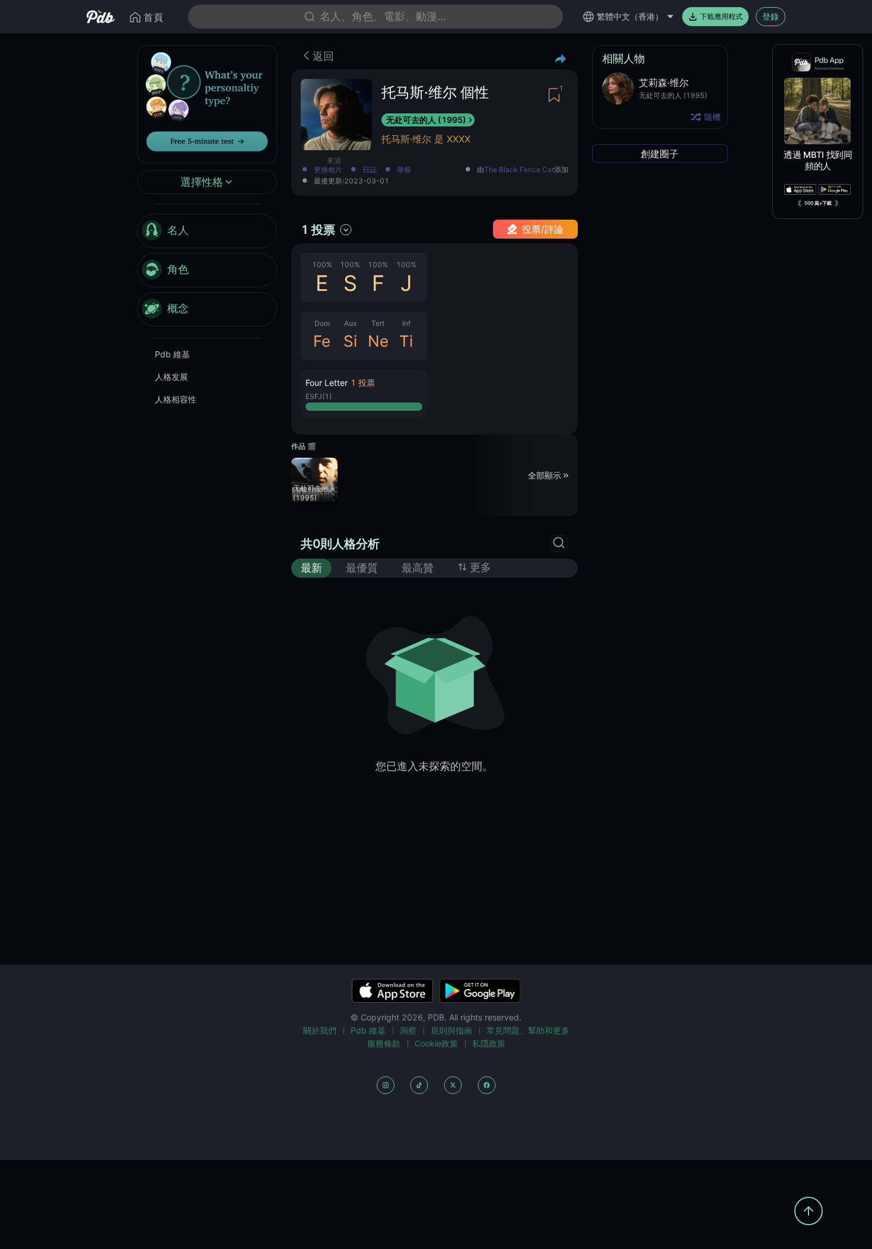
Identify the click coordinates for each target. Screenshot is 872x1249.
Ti (406, 341)
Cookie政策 (436, 1043)
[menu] (207, 270)
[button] (363, 393)
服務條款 (383, 1043)
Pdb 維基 (172, 354)
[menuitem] (207, 231)
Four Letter (326, 383)
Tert (377, 323)
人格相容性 (175, 399)
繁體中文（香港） (630, 16)
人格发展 (171, 377)
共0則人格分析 (340, 544)
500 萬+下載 (818, 203)
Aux (350, 323)
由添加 (522, 170)
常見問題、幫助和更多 (527, 1030)
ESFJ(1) (318, 396)
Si (350, 341)
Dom (322, 323)
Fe (321, 341)
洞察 (408, 1030)
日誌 (369, 170)
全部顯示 (544, 475)
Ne (378, 341)
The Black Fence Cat (519, 169)
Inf (406, 323)
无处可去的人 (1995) (426, 120)
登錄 (770, 16)
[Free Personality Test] (207, 103)
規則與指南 (451, 1030)
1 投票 (318, 230)
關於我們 (319, 1030)
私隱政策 (488, 1043)
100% (322, 264)
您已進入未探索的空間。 (434, 766)
